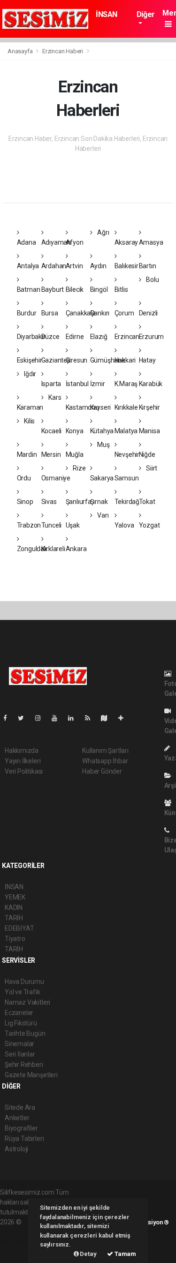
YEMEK (15, 897)
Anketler (17, 1118)
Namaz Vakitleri (27, 1002)
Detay (88, 1253)
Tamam (124, 1253)
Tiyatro (15, 938)
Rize (78, 468)
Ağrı (102, 232)
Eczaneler (19, 1012)
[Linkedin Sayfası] (74, 718)
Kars (54, 397)
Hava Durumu (24, 981)
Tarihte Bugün (25, 1033)
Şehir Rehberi (24, 1064)
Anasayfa (21, 51)
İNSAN (106, 14)
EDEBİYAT (19, 928)
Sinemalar (19, 1044)
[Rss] (91, 718)
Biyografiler (21, 1128)
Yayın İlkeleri (22, 761)
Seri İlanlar (20, 1054)
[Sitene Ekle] (124, 718)
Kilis (29, 421)
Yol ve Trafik (22, 992)
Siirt (151, 468)
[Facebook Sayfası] (9, 718)
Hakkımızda (21, 750)
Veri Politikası (24, 771)
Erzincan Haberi (62, 51)
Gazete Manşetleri (31, 1075)
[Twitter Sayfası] (24, 718)
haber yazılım (19, 1242)
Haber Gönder (102, 771)
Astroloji (16, 1149)
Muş (102, 444)
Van (102, 515)
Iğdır (29, 374)
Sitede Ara (20, 1107)
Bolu (152, 279)
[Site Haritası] (108, 718)
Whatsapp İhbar (105, 761)
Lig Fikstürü (21, 1023)
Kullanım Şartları (105, 750)
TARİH (14, 918)
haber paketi (18, 1232)
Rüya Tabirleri (24, 1138)
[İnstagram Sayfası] (41, 718)
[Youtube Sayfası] (58, 718)
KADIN (14, 907)
